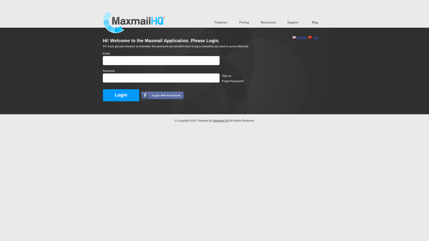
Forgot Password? (233, 81)
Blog (315, 22)
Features (220, 22)
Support (292, 22)
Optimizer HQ (221, 120)
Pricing (244, 22)
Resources (268, 22)
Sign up (226, 75)
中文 (315, 37)
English (301, 37)
